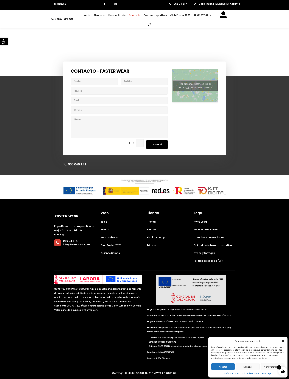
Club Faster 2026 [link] (180, 15)
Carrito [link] (151, 230)
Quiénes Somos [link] (110, 253)
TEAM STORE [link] (201, 15)
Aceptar (223, 366)
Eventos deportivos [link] (155, 15)
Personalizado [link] (117, 15)
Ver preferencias (272, 366)
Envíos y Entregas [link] (204, 253)
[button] (282, 341)
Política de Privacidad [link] (251, 373)
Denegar (247, 366)
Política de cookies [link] (232, 373)
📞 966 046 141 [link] (74, 164)
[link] (4, 41)
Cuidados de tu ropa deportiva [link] (213, 245)
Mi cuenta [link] (153, 245)
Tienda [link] (98, 15)
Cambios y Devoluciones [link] (209, 237)
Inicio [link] (87, 15)
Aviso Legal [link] (266, 373)
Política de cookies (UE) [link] (208, 261)
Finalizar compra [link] (157, 237)
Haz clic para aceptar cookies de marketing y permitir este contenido (195, 85)
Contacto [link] (134, 15)
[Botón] (147, 24)
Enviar (156, 144)
